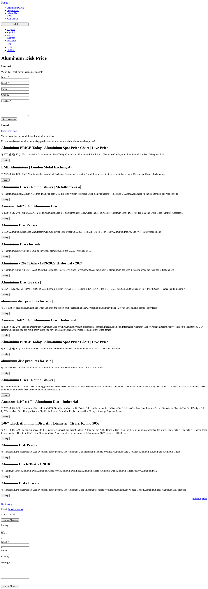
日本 (9, 47)
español (11, 32)
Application (13, 10)
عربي (10, 35)
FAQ (9, 16)
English (15, 24)
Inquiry (5, 160)
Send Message (9, 119)
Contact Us (12, 18)
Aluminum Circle (15, 7)
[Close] (2, 531)
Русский (11, 40)
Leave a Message (10, 520)
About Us (12, 13)
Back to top (6, 504)
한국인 (11, 50)
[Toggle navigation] (9, 3)
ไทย (9, 44)
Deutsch (11, 38)
